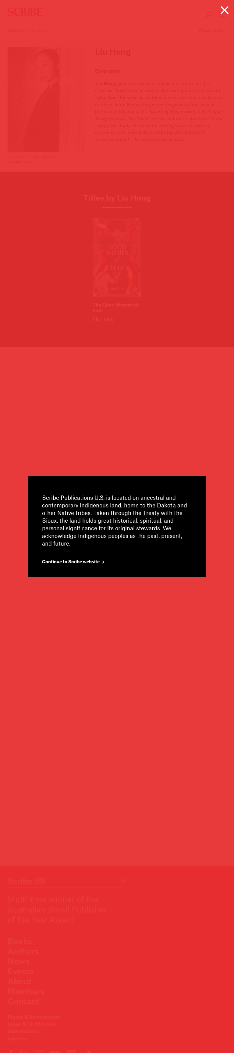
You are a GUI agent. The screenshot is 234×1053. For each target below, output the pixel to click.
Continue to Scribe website (71, 561)
